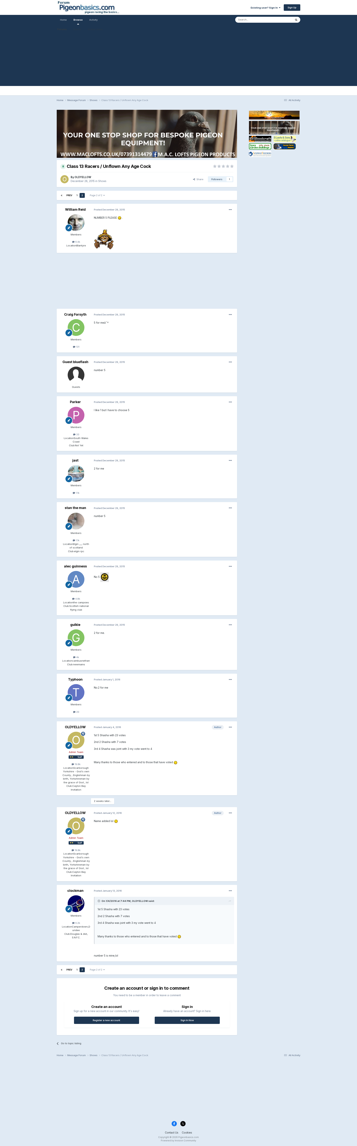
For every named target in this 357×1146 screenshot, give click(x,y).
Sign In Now (187, 1020)
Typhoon (75, 679)
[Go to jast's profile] (76, 473)
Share (199, 179)
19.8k (77, 764)
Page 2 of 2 (96, 195)
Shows (102, 181)
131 (77, 346)
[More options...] (230, 210)
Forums (62, 29)
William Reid (75, 209)
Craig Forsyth (75, 314)
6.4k (77, 241)
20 (77, 711)
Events (77, 29)
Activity (93, 19)
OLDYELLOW (83, 177)
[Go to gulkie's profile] (76, 637)
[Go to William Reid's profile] (76, 222)
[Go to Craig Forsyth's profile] (76, 327)
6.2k (77, 922)
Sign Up (292, 7)
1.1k (77, 492)
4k (77, 657)
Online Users (95, 29)
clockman (75, 891)
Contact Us (171, 1132)
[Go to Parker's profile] (76, 415)
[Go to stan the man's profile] (76, 521)
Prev (69, 195)
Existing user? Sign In (265, 7)
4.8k (77, 598)
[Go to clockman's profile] (76, 903)
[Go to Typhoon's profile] (76, 692)
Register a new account (106, 1020)
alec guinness (75, 566)
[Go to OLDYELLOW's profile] (64, 179)
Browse (78, 19)
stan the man (75, 508)
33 (77, 434)
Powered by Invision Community (178, 1140)
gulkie (75, 625)
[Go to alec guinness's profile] (76, 579)
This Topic (281, 19)
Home (63, 19)
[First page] (61, 195)
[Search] (296, 20)
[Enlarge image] (119, 217)
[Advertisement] (178, 60)
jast (75, 460)
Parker (75, 402)
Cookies (187, 1132)
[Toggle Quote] (99, 900)
